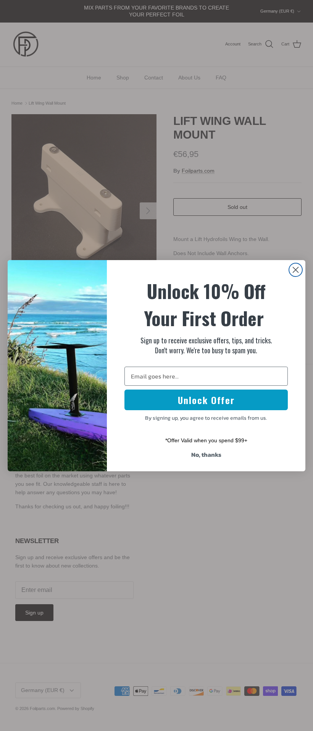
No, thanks (206, 454)
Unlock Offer (206, 400)
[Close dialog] (295, 270)
